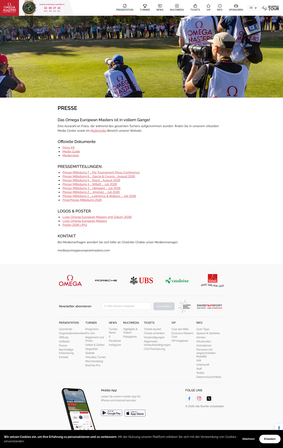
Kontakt (63, 357)
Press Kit (69, 147)
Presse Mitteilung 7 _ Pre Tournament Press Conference (101, 172)
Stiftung (63, 337)
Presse (63, 345)
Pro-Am (90, 333)
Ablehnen (248, 438)
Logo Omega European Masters (85, 221)
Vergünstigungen (154, 337)
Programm (92, 329)
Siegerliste (91, 349)
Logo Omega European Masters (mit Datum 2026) (97, 217)
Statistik (89, 353)
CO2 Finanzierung (154, 349)
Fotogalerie (130, 336)
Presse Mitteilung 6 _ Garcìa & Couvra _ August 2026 (99, 176)
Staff (199, 368)
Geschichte (65, 329)
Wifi (198, 360)
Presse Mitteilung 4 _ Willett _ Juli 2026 (90, 184)
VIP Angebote (179, 340)
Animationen (203, 345)
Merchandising (94, 361)
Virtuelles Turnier (95, 357)
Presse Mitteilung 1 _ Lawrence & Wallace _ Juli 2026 (99, 196)
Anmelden (164, 306)
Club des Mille (180, 329)
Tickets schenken (154, 333)
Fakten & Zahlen (94, 344)
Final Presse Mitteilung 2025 (82, 200)
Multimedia (98, 130)
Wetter (200, 372)
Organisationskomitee (72, 333)
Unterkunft (202, 364)
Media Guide (71, 151)
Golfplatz (64, 341)
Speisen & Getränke (208, 333)
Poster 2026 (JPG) (75, 225)
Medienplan (71, 155)
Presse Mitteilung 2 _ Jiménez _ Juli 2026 (91, 192)
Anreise (200, 337)
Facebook (115, 340)
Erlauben (270, 438)
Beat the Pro (92, 365)
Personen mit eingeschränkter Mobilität (206, 353)
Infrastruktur (203, 341)
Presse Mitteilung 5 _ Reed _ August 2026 (91, 180)
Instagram (115, 344)
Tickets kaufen (152, 329)
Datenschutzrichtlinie (208, 377)
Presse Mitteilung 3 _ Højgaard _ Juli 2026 (92, 188)
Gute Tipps (202, 329)
